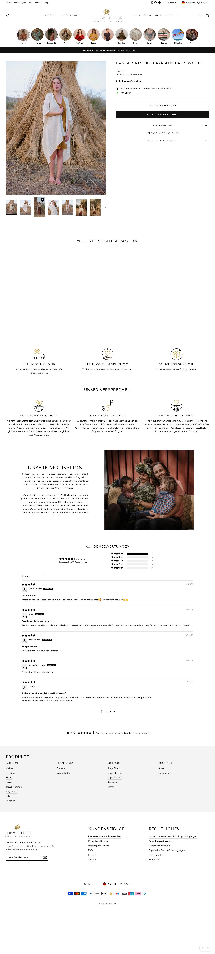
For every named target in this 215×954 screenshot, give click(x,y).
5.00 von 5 (79, 559)
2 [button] (106, 711)
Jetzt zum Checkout (162, 114)
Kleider (23, 43)
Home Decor (165, 15)
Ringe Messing (115, 772)
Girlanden (178, 43)
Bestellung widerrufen (160, 841)
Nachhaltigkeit (20, 2)
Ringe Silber (114, 768)
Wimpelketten (64, 772)
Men (107, 43)
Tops (65, 43)
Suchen (92, 859)
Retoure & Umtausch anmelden (104, 836)
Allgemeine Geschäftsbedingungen (167, 850)
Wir (191, 43)
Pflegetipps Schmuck (99, 841)
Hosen (135, 43)
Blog (46, 2)
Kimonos (37, 43)
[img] (28, 584)
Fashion (48, 15)
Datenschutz (155, 854)
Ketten (111, 786)
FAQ (30, 2)
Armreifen (113, 782)
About (8, 2)
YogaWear (79, 43)
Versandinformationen (162, 133)
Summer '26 (51, 43)
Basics (93, 43)
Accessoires (72, 15)
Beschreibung (162, 125)
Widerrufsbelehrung (159, 845)
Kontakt (38, 2)
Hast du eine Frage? (162, 140)
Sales (161, 768)
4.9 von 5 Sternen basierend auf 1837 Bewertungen (122, 732)
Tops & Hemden (14, 786)
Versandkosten (136, 74)
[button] (122, 81)
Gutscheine (164, 772)
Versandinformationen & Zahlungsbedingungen (173, 836)
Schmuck (141, 15)
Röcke (9, 777)
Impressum (154, 859)
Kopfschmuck (115, 777)
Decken (164, 43)
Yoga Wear (11, 791)
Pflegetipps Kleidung (98, 845)
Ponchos (121, 43)
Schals (149, 43)
